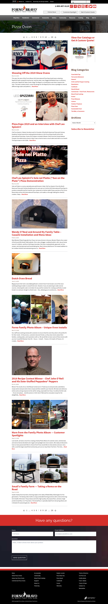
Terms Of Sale (83, 583)
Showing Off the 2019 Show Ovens (31, 73)
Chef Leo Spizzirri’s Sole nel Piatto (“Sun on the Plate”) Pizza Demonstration (38, 179)
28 (52, 37)
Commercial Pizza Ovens (18, 580)
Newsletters (74, 84)
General (73, 79)
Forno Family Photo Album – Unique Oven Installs (39, 327)
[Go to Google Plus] (71, 6)
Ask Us (94, 18)
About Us (21, 1)
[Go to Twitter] (90, 6)
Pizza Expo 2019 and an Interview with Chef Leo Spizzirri (38, 125)
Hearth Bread (75, 89)
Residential (25, 18)
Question (15, 539)
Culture (73, 101)
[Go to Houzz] (79, 6)
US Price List (82, 575)
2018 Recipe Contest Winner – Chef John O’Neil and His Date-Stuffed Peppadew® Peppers (38, 380)
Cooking (80, 18)
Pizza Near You (61, 575)
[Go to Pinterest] (75, 6)
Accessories (45, 18)
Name (14, 530)
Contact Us (28, 1)
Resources (72, 18)
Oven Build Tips (75, 74)
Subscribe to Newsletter (82, 129)
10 (46, 37)
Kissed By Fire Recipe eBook (40, 1)
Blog (87, 18)
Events (73, 96)
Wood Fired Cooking (39, 578)
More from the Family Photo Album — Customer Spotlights (38, 434)
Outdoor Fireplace (76, 104)
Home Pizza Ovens (17, 575)
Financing (36, 585)
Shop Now (16, 18)
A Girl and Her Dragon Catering (80, 82)
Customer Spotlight (69, 12)
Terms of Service (83, 573)
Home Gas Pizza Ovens (18, 578)
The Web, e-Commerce (77, 111)
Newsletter (82, 588)
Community (62, 18)
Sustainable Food (76, 109)
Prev (24, 37)
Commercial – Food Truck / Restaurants (82, 92)
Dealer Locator (61, 573)
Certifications (82, 578)
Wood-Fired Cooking (77, 94)
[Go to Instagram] (83, 6)
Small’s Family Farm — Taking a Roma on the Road (36, 488)
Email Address (59, 530)
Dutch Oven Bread (22, 278)
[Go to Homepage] (24, 8)
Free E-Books (82, 580)
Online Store (52, 12)
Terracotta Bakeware (77, 77)
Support (36, 580)
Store (13, 573)
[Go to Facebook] (86, 6)
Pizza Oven (74, 106)
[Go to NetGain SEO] (78, 598)
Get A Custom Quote (88, 12)
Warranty (59, 585)
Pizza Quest (60, 578)
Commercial (35, 18)
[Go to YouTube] (94, 6)
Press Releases (75, 99)
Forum (52, 1)
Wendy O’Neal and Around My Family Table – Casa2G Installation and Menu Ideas (36, 233)
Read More (35, 86)
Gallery (54, 18)
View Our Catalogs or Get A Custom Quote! (83, 39)
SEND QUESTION (19, 558)
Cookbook (74, 87)
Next (55, 37)
